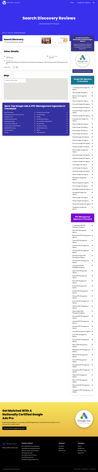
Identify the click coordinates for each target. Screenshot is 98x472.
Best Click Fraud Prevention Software (30, 450)
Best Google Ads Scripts (27, 453)
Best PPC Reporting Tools (27, 457)
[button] (94, 2)
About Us (80, 446)
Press (72, 2)
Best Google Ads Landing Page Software (31, 448)
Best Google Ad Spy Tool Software (29, 455)
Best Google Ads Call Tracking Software (31, 446)
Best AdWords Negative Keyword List (30, 459)
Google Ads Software (83, 2)
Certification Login (82, 450)
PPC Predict (61, 448)
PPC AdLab (61, 446)
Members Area (81, 448)
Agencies (10, 33)
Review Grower (62, 450)
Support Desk (81, 453)
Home (4, 33)
